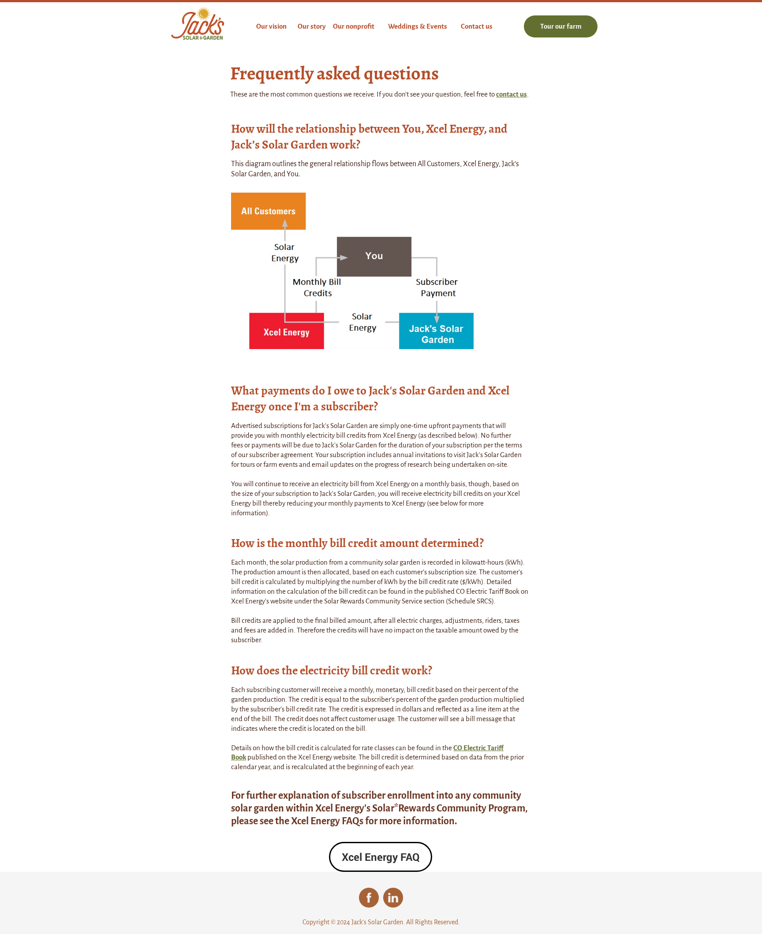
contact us (511, 94)
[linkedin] (393, 898)
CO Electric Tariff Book (487, 591)
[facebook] (369, 898)
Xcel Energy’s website (262, 601)
